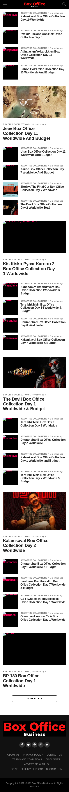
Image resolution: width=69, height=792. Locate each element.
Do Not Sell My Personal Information (36, 769)
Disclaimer (53, 759)
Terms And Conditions (27, 759)
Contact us (54, 754)
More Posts (34, 698)
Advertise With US (36, 764)
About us (13, 754)
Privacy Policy (33, 754)
